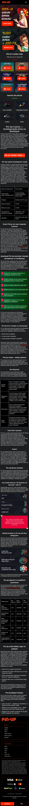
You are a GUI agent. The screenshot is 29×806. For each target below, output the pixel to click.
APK (5, 750)
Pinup (5, 746)
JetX (5, 752)
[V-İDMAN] (7, 118)
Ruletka (6, 727)
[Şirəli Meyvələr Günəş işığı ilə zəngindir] (21, 77)
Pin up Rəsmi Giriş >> (14, 155)
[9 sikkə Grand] (21, 87)
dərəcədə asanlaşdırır (13, 588)
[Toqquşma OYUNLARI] (21, 106)
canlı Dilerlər (22, 246)
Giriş (21, 803)
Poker (5, 731)
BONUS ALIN (8, 47)
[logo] (6, 2)
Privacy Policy (7, 733)
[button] (26, 797)
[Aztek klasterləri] (7, 87)
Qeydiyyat (7, 803)
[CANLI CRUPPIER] (7, 106)
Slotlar (6, 729)
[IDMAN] (21, 118)
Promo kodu (7, 756)
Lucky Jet (6, 754)
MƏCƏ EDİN (7, 23)
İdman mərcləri (8, 735)
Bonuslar (6, 737)
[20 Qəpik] (21, 66)
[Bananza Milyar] (7, 66)
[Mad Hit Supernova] (7, 77)
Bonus (6, 748)
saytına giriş (24, 345)
